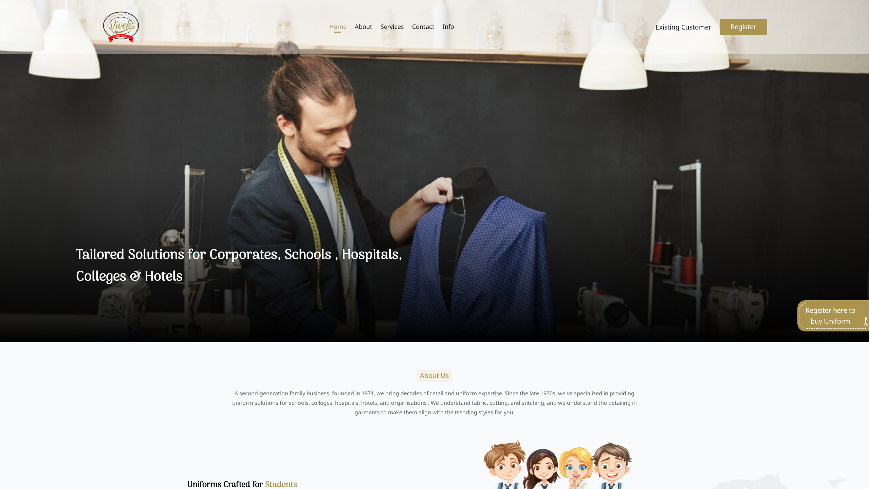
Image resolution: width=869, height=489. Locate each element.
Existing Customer (683, 27)
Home (338, 26)
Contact (423, 26)
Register (743, 26)
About (363, 26)
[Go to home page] (121, 27)
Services (392, 26)
